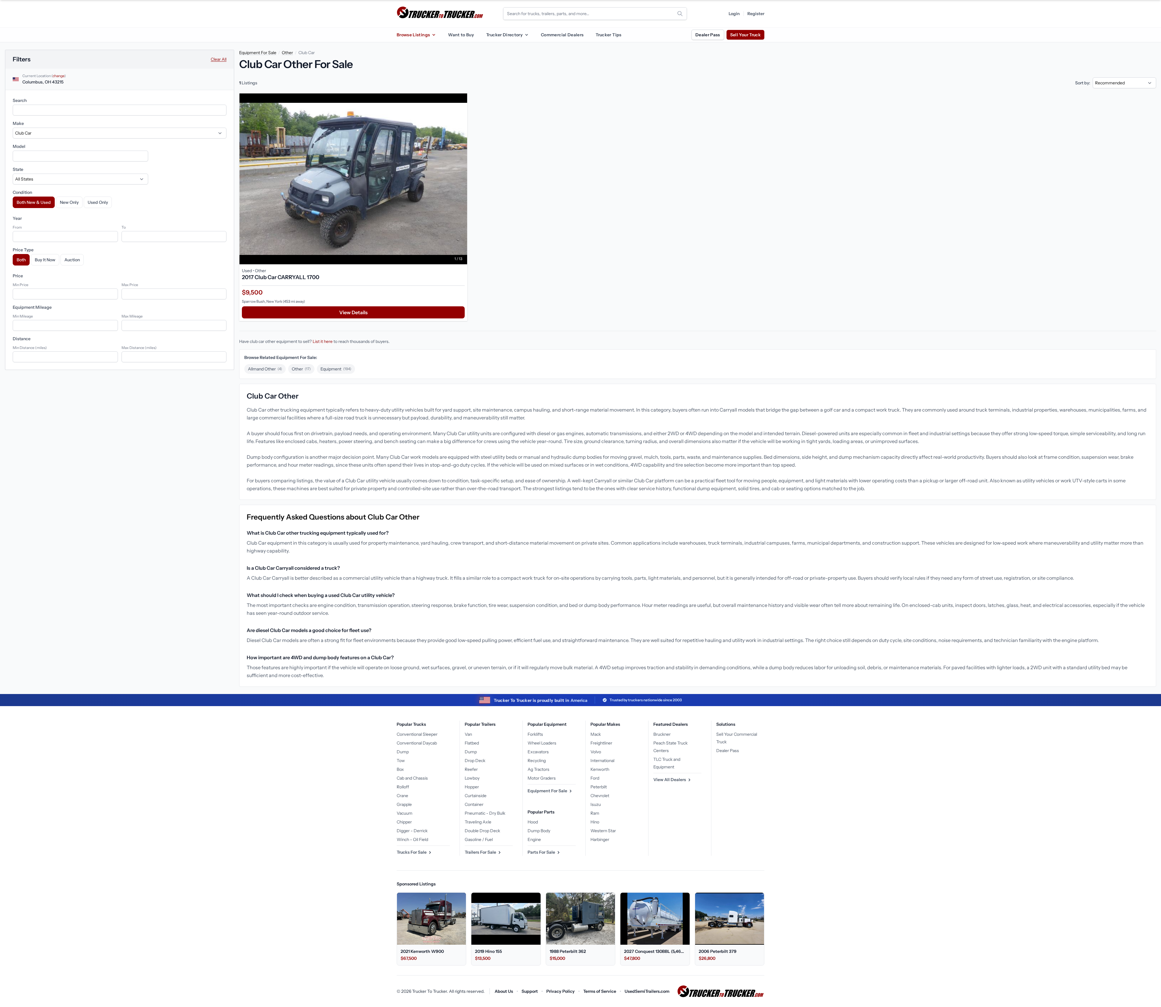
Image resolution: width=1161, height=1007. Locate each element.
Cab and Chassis (412, 778)
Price (18, 276)
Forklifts (535, 734)
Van (468, 734)
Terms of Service (599, 991)
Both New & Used (34, 202)
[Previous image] (245, 178)
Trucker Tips (608, 34)
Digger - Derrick (412, 830)
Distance (22, 338)
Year (17, 218)
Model (19, 146)
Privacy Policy (560, 991)
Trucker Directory (504, 34)
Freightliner (601, 743)
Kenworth (599, 769)
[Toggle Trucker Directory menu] (526, 34)
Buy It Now (45, 259)
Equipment (335, 369)
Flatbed (472, 743)
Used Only (98, 202)
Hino (594, 822)
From (17, 227)
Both (21, 259)
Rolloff (403, 787)
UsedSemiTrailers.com (647, 991)
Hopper (472, 787)
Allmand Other (265, 369)
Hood (533, 822)
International (602, 760)
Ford (594, 778)
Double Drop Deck (482, 830)
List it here (323, 341)
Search (20, 100)
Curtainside (475, 795)
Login (734, 13)
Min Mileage (23, 316)
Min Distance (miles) (30, 347)
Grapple (404, 804)
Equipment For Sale (257, 52)
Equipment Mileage (32, 307)
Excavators (538, 751)
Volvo (595, 751)
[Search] (680, 14)
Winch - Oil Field (412, 839)
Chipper (404, 822)
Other (287, 52)
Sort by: (1082, 83)
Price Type (23, 250)
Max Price (130, 284)
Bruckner (662, 734)
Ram (594, 813)
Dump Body (539, 830)
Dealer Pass (707, 34)
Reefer (471, 769)
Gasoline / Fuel (479, 839)
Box (400, 769)
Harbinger (599, 839)
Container (474, 804)
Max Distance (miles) (139, 347)
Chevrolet (599, 795)
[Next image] (461, 178)
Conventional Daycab (417, 743)
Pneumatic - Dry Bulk (485, 813)
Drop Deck (475, 760)
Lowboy (472, 778)
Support (530, 991)
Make (18, 123)
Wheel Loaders (542, 743)
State (18, 169)
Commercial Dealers (562, 34)
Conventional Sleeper (417, 734)
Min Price (20, 284)
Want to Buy (461, 34)
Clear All (218, 59)
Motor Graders (542, 778)
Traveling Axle (478, 822)
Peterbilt (598, 787)
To (124, 227)
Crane (402, 795)
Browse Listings (413, 34)
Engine (534, 839)
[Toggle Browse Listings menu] (433, 34)
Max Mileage (132, 316)
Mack (595, 734)
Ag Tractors (538, 769)
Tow (401, 760)
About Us (504, 991)
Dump (403, 751)
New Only (69, 202)
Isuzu (595, 804)
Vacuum (404, 813)
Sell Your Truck (745, 34)
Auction (72, 259)
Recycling (537, 760)
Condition (22, 192)
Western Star (603, 830)
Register (755, 13)
